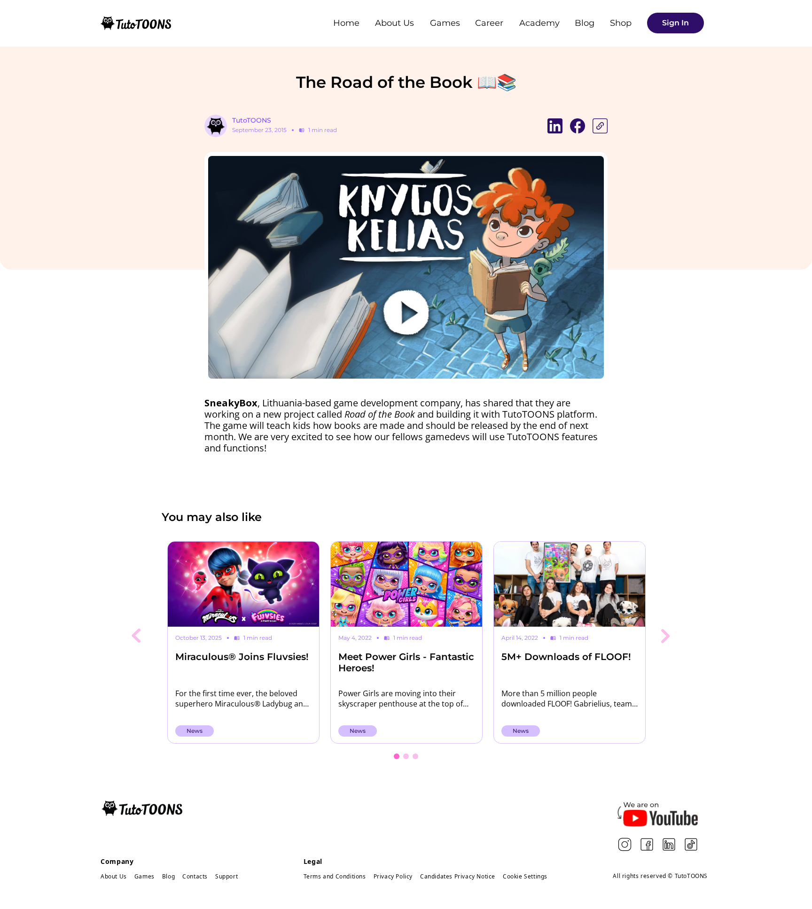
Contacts (195, 876)
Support (226, 876)
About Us (394, 23)
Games (445, 23)
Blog (584, 23)
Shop (621, 23)
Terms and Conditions (335, 876)
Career (489, 23)
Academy (539, 23)
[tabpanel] (243, 642)
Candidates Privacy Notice (457, 876)
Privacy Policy (393, 876)
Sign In (675, 22)
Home (346, 23)
